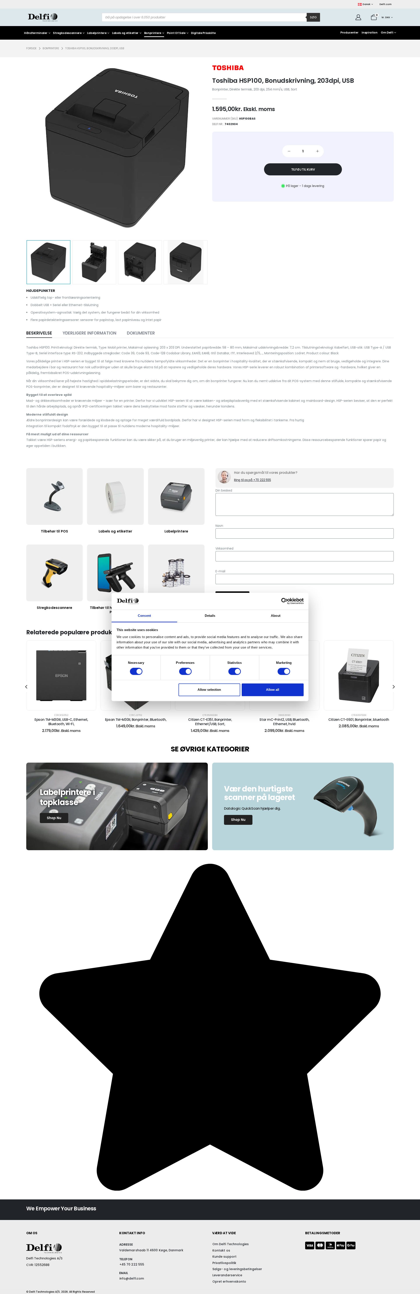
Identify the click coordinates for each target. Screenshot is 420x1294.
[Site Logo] (42, 17)
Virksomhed (224, 548)
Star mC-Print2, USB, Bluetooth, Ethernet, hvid (210, 721)
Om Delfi (387, 32)
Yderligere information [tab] (89, 333)
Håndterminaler (35, 33)
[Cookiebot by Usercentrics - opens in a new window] (284, 601)
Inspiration (369, 32)
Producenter (349, 32)
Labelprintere (96, 33)
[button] (33, 148)
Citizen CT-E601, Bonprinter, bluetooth (284, 719)
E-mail (220, 571)
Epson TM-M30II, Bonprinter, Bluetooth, (61, 719)
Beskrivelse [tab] (39, 333)
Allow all (272, 689)
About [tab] (275, 615)
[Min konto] (358, 17)
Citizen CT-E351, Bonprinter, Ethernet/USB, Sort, (136, 721)
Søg (313, 17)
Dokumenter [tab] (141, 333)
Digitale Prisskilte (203, 33)
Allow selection (209, 689)
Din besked (223, 490)
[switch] (185, 671)
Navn (219, 526)
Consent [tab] (144, 615)
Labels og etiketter (125, 33)
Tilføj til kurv (303, 169)
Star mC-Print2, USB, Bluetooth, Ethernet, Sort (358, 721)
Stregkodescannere (67, 33)
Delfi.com (386, 4)
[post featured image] (61, 675)
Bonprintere (152, 33)
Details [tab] (210, 615)
